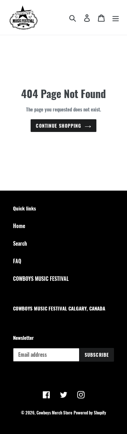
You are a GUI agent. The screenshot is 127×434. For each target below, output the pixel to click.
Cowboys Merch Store (54, 412)
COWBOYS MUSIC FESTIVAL (41, 278)
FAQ (17, 261)
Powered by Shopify (90, 412)
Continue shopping (58, 125)
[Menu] (115, 17)
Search (20, 243)
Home (19, 226)
